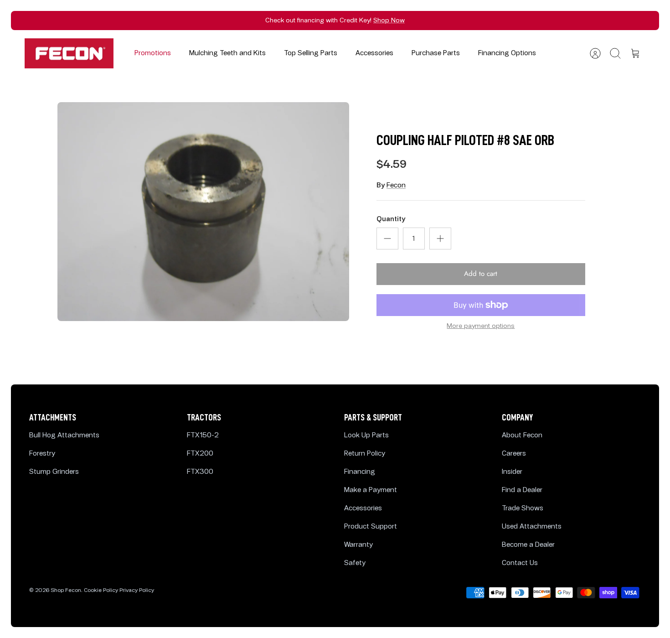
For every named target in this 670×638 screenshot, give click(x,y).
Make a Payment (370, 490)
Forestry (42, 453)
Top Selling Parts (310, 53)
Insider (512, 471)
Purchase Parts (436, 53)
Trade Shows (522, 508)
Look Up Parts (366, 435)
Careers (514, 453)
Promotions (152, 53)
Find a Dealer (522, 490)
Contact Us (520, 563)
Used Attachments (532, 526)
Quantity (390, 219)
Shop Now (389, 20)
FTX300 (200, 471)
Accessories (374, 53)
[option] (203, 211)
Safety (355, 563)
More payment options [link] (481, 326)
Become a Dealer (528, 544)
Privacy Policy (136, 590)
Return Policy (364, 453)
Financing (359, 471)
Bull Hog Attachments (64, 435)
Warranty (358, 544)
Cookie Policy (101, 590)
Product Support (370, 526)
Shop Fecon (66, 590)
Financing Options (507, 53)
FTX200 (200, 453)
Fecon (396, 185)
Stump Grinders (54, 471)
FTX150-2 (203, 435)
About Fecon (522, 435)
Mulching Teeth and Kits (227, 53)
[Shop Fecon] (69, 53)
